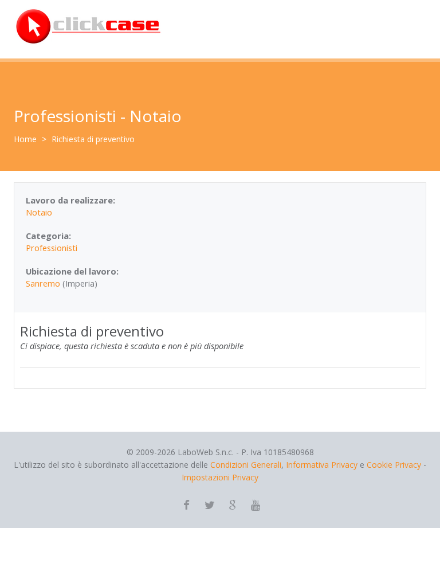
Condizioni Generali (245, 464)
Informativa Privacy (322, 464)
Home (25, 139)
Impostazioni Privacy (220, 477)
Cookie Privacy (394, 464)
